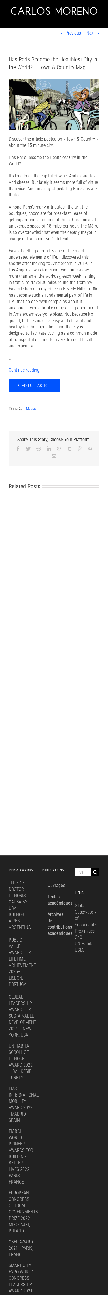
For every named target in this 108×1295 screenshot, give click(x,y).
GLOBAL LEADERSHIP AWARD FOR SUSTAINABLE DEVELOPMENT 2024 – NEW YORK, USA (22, 1016)
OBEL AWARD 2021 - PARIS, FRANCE (21, 1248)
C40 (78, 937)
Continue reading (24, 370)
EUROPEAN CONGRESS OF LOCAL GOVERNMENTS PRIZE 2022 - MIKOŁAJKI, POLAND (23, 1212)
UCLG (80, 950)
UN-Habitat (85, 943)
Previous (73, 33)
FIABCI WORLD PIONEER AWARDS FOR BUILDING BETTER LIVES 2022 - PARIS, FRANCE (21, 1156)
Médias (31, 409)
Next (90, 33)
